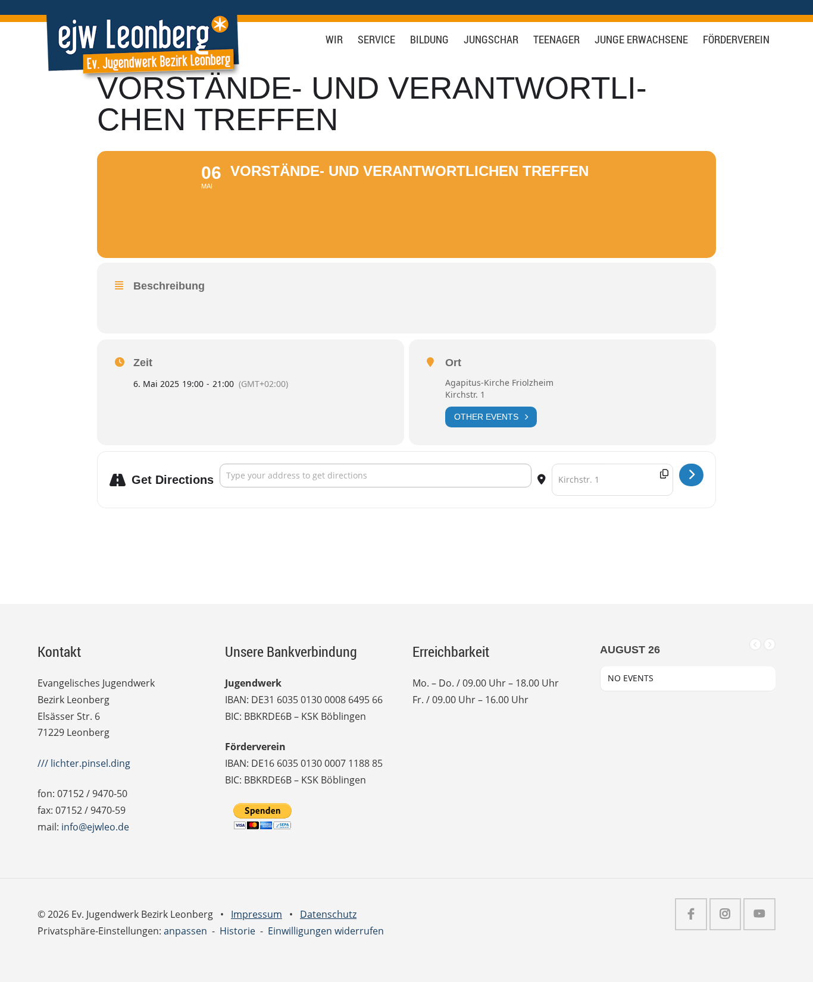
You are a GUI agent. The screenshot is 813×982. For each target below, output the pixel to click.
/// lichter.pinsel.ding (83, 763)
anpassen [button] (185, 930)
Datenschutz (328, 914)
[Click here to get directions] (691, 475)
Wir (334, 39)
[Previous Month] (755, 644)
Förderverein (736, 39)
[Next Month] (770, 644)
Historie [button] (237, 930)
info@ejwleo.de (95, 826)
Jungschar (491, 39)
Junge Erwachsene (641, 39)
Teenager (556, 39)
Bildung (429, 39)
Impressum (256, 914)
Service (376, 39)
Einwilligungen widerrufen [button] (326, 930)
